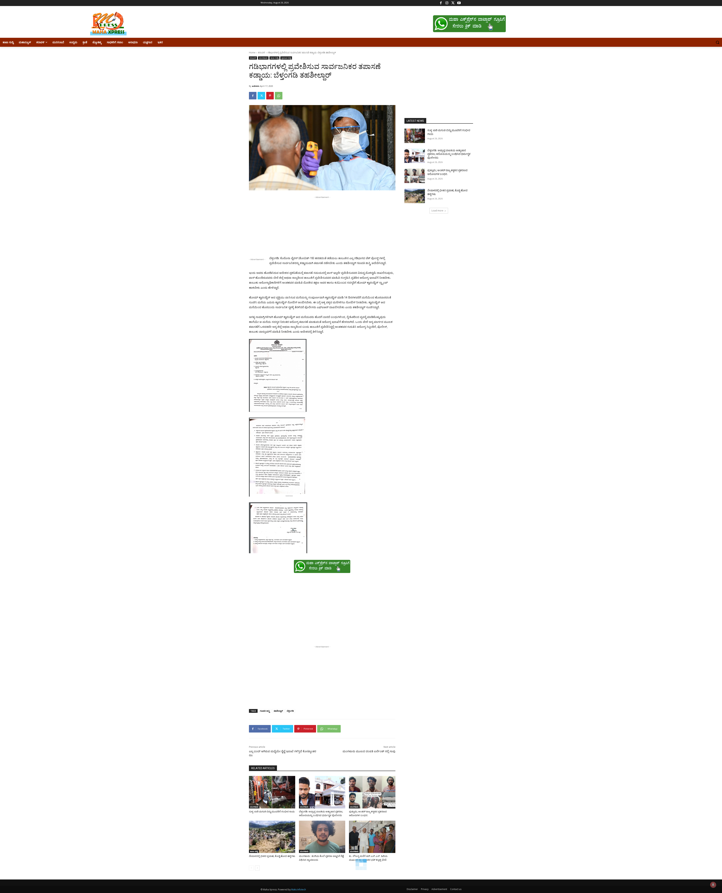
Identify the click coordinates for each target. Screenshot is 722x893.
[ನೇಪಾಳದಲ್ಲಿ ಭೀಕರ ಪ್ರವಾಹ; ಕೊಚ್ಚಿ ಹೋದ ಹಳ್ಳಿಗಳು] (272, 837)
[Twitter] (452, 3)
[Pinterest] (270, 95)
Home (252, 52)
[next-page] (257, 868)
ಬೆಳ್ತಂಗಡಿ (290, 710)
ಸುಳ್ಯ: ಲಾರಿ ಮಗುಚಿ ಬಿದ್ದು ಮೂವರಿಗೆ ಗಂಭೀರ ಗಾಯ (272, 811)
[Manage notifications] (713, 885)
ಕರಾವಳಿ (261, 52)
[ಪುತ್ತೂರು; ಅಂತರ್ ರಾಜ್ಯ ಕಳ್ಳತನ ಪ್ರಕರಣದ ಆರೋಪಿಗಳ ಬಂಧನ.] (372, 792)
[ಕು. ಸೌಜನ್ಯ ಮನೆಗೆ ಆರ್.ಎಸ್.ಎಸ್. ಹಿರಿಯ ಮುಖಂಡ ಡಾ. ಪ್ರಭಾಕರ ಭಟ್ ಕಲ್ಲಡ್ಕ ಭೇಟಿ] (372, 837)
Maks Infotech (298, 889)
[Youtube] (458, 3)
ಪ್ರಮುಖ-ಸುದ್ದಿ (286, 58)
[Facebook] (440, 3)
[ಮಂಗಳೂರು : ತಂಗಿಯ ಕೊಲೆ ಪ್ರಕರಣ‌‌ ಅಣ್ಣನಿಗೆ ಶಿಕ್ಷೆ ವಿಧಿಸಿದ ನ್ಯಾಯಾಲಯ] (322, 837)
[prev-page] (251, 868)
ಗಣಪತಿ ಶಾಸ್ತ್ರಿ (265, 710)
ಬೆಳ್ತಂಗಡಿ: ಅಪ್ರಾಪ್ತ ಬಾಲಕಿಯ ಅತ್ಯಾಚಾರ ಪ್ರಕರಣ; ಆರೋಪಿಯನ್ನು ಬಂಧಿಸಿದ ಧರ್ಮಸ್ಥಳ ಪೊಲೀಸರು (448, 154)
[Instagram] (446, 3)
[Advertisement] (322, 225)
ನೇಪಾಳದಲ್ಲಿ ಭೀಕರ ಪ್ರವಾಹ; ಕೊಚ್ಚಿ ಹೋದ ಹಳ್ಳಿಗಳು (272, 856)
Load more (437, 210)
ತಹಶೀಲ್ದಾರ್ (278, 710)
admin (255, 86)
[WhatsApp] (278, 95)
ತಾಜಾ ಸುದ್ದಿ (274, 58)
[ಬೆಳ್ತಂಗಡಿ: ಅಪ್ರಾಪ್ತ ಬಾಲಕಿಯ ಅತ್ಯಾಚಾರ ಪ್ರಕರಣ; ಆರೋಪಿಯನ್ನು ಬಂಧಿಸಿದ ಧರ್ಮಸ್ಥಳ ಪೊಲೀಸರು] (322, 792)
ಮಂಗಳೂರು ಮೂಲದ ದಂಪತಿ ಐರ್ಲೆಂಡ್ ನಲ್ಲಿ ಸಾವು (369, 751)
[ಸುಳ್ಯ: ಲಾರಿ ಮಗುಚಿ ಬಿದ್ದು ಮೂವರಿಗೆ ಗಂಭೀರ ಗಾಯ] (272, 792)
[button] (717, 42)
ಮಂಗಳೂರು (263, 58)
